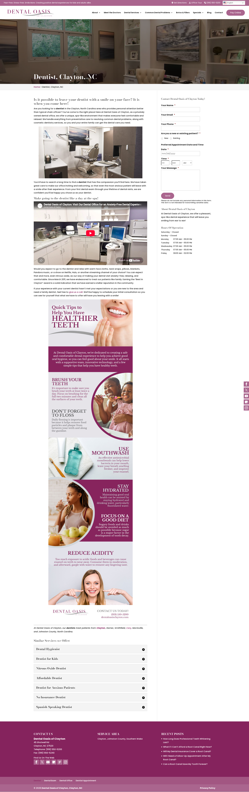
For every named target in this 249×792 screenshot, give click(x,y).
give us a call (76, 292)
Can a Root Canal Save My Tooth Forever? (185, 764)
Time (165, 158)
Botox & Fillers (183, 13)
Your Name (168, 105)
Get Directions (180, 3)
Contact (219, 13)
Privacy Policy (207, 788)
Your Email (168, 115)
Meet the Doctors (112, 13)
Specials (197, 13)
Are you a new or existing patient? (180, 133)
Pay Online (235, 12)
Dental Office (66, 780)
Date (165, 149)
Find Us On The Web (44, 757)
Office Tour (196, 3)
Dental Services (131, 13)
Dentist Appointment (86, 780)
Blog (209, 13)
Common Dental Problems (157, 13)
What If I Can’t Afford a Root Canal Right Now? (187, 746)
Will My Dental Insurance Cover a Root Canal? (187, 751)
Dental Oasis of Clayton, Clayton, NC (62, 788)
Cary (128, 628)
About (95, 13)
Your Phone (168, 124)
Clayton (101, 628)
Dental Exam (50, 780)
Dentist (37, 780)
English (230, 3)
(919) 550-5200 (213, 3)
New (166, 138)
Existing (176, 138)
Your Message (170, 168)
